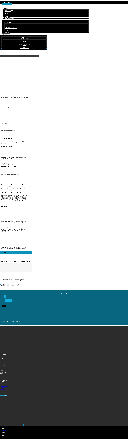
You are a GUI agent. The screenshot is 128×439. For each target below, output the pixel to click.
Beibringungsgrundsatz (7, 279)
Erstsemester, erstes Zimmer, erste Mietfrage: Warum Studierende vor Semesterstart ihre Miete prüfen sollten (4, 365)
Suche (9, 33)
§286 (2, 279)
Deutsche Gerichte (16, 279)
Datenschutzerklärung (4, 430)
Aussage (4, 279)
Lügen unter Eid (27, 280)
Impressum (3, 428)
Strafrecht (2, 383)
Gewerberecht (7, 13)
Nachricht (4, 302)
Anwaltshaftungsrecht (3, 379)
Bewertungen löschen (8, 11)
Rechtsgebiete (6, 8)
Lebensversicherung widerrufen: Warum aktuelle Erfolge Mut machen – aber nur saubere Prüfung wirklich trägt (4, 372)
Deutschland (19, 279)
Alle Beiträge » (4, 270)
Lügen (20, 280)
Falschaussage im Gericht (9, 280)
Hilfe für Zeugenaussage (16, 280)
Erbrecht (6, 25)
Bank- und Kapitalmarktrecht (9, 10)
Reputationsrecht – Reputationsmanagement (11, 28)
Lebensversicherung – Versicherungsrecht (11, 27)
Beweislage (12, 279)
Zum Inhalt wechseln (2, 0)
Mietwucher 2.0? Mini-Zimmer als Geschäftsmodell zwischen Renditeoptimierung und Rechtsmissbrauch (4, 369)
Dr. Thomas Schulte (23, 279)
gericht (13, 280)
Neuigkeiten (3, 123)
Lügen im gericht (23, 280)
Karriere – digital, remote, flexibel (9, 18)
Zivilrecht (6, 30)
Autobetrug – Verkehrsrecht (9, 22)
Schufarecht (6, 15)
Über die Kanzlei (7, 17)
